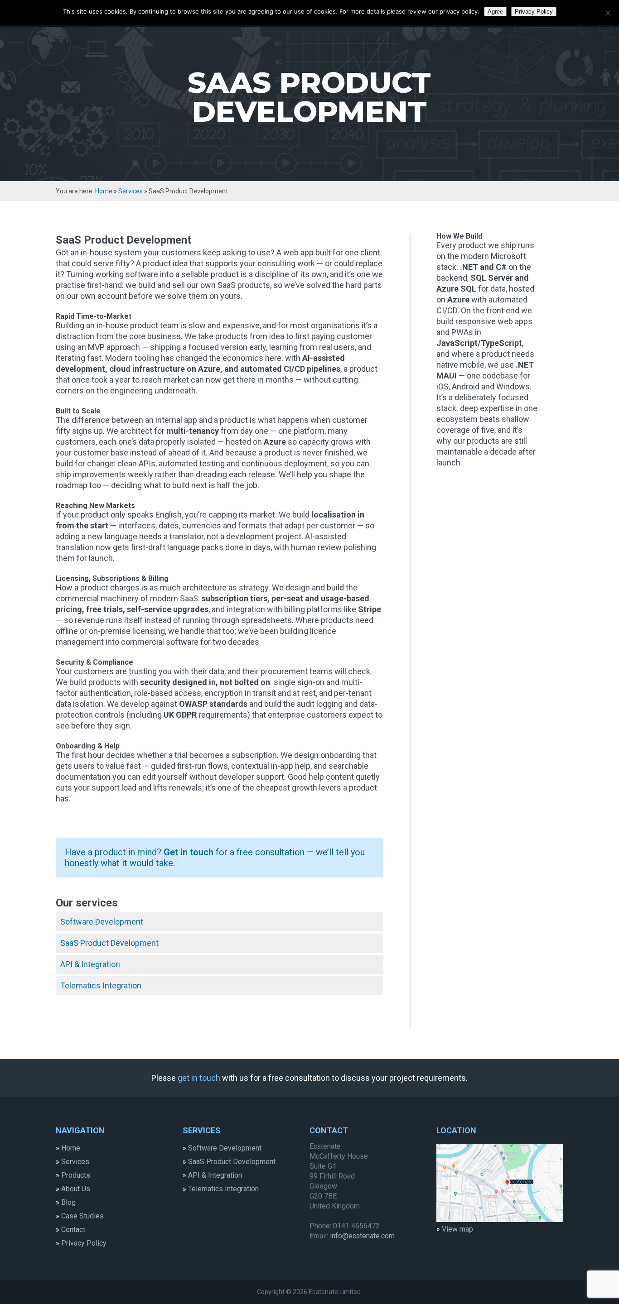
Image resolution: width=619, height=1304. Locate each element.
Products (75, 1175)
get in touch (199, 1078)
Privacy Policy (83, 1243)
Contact (73, 1229)
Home (103, 191)
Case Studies (82, 1216)
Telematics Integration (100, 985)
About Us (75, 1188)
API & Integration (90, 964)
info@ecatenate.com (362, 1236)
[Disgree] (607, 12)
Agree (495, 11)
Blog (68, 1202)
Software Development (101, 921)
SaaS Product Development (109, 943)
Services (75, 1161)
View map (457, 1229)
